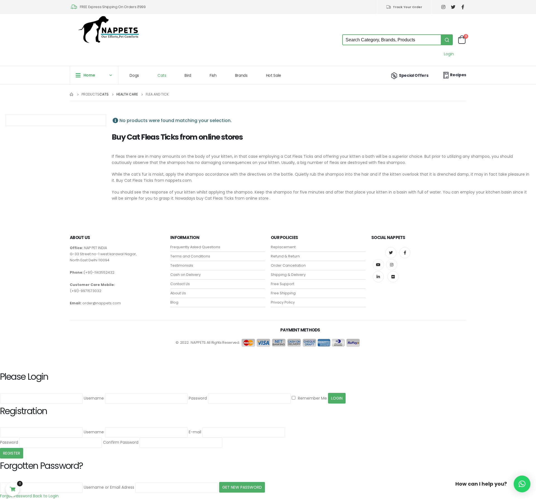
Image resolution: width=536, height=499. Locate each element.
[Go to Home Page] (72, 94)
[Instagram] (443, 7)
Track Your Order (407, 7)
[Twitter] (452, 7)
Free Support (282, 283)
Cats (161, 75)
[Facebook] (462, 7)
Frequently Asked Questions (195, 247)
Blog (174, 302)
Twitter (390, 252)
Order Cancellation (288, 265)
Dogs (134, 75)
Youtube (378, 264)
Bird (188, 75)
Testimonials (181, 265)
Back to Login (46, 496)
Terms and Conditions (190, 256)
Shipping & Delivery (288, 274)
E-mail (195, 432)
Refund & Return (285, 256)
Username (94, 398)
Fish (213, 75)
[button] (522, 484)
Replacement (283, 247)
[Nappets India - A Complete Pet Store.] (108, 29)
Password (198, 398)
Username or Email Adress (109, 487)
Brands (241, 75)
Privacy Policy (283, 302)
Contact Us (180, 283)
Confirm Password (120, 442)
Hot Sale (273, 75)
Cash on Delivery (185, 274)
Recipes (458, 75)
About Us (178, 293)
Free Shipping (283, 293)
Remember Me (312, 398)
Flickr (393, 276)
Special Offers (413, 75)
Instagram (391, 264)
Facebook (404, 252)
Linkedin (378, 276)
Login (449, 54)
